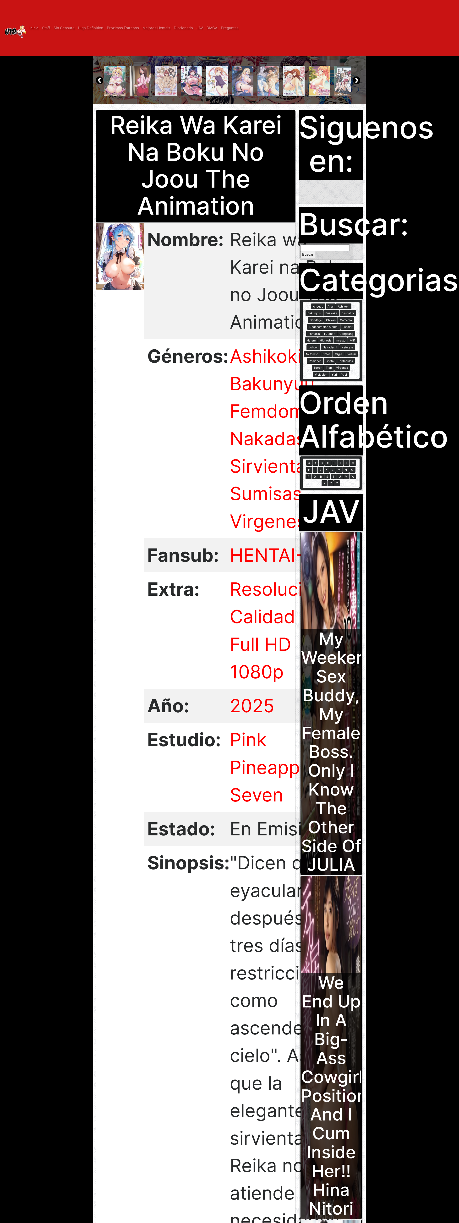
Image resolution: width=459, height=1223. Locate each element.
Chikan (331, 320)
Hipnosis (325, 340)
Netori (326, 354)
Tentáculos (345, 361)
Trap (329, 367)
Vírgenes (342, 367)
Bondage (316, 320)
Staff (46, 28)
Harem (311, 340)
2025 (252, 706)
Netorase (312, 354)
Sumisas (266, 493)
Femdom (267, 411)
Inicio (33, 28)
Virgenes (268, 521)
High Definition (90, 28)
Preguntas (229, 28)
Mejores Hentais (156, 28)
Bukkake (331, 313)
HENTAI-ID (276, 555)
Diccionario (183, 28)
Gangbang (346, 334)
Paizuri (351, 354)
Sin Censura (64, 28)
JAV (200, 28)
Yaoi (344, 374)
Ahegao (318, 306)
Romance (315, 361)
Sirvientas (273, 466)
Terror (318, 367)
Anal (330, 306)
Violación (321, 374)
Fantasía (314, 334)
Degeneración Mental (323, 327)
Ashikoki (266, 356)
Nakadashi (275, 439)
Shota (330, 361)
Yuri (334, 374)
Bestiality (348, 313)
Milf (352, 340)
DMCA (212, 28)
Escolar (347, 327)
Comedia (346, 320)
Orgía (338, 354)
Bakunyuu (272, 384)
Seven (256, 795)
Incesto (340, 340)
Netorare (347, 347)
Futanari (329, 334)
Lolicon (313, 347)
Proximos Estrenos (123, 28)
